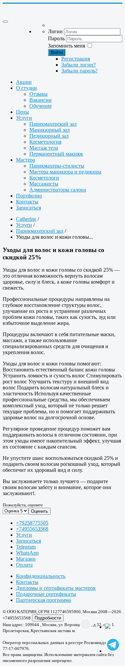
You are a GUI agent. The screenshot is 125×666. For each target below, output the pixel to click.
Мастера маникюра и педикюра (65, 172)
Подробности (48, 617)
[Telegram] (111, 645)
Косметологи (44, 178)
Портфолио (29, 196)
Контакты (27, 201)
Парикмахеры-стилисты (56, 166)
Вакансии (40, 100)
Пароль (56, 38)
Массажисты (43, 184)
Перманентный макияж (56, 154)
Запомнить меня (66, 46)
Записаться (28, 207)
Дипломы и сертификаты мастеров (56, 588)
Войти (57, 52)
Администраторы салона (57, 190)
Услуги (24, 118)
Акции (24, 82)
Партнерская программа (43, 600)
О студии (26, 88)
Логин (55, 31)
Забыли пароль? (79, 70)
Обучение (40, 106)
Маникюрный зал (49, 130)
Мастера (25, 160)
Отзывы (38, 94)
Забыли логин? (78, 64)
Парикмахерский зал (53, 124)
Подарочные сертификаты (46, 594)
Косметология (45, 142)
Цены (22, 112)
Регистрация (75, 59)
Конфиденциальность (40, 576)
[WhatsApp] (111, 630)
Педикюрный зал (49, 136)
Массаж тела (43, 148)
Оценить (39, 511)
